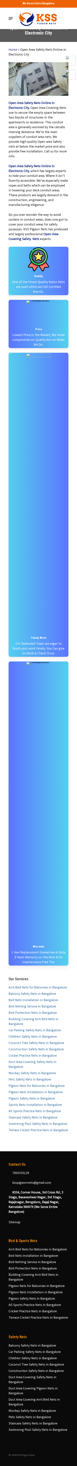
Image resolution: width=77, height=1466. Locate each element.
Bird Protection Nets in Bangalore (33, 1013)
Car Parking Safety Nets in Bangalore (35, 1030)
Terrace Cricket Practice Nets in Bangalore (38, 1130)
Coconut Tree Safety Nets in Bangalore (36, 1043)
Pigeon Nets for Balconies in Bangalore (37, 1086)
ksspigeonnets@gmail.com (31, 1183)
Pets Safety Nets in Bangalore (30, 1079)
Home (13, 50)
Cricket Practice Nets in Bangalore (33, 1055)
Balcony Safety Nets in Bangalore (32, 994)
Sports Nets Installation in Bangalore (35, 1105)
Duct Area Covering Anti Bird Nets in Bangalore (34, 1402)
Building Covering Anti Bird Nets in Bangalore (33, 1022)
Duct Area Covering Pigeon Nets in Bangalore (33, 1391)
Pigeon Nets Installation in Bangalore (36, 1092)
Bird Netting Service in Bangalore (32, 1006)
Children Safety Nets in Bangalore (33, 1036)
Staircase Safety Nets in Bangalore (33, 1117)
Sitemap (14, 1222)
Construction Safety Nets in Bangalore (36, 1049)
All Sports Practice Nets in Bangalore (35, 1111)
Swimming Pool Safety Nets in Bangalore (38, 1124)
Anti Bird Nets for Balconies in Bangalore (38, 987)
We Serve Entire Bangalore (38, 3)
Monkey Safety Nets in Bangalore (32, 1073)
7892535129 (20, 1173)
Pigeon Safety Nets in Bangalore (32, 1098)
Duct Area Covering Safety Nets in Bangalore (32, 1065)
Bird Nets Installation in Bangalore (33, 1000)
